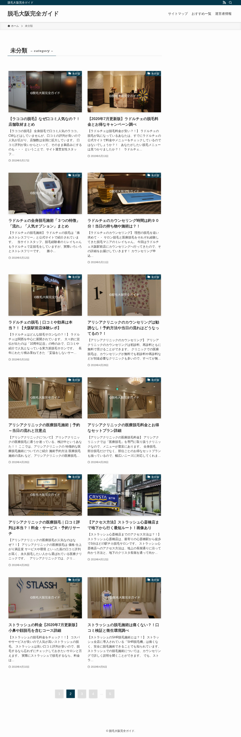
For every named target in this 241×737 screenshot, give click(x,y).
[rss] (224, 2)
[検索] (230, 2)
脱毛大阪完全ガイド (33, 13)
